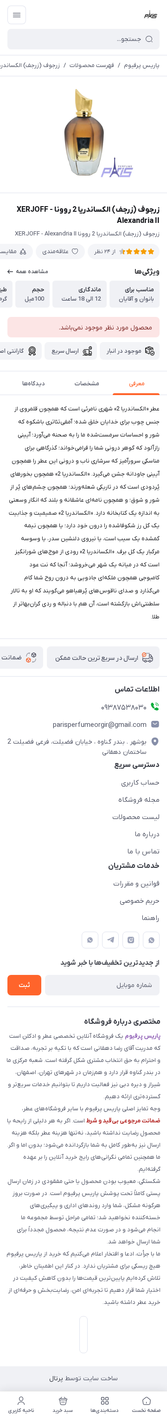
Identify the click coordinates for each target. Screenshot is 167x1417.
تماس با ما (143, 851)
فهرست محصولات (92, 65)
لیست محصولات (136, 817)
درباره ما (147, 834)
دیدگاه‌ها (33, 384)
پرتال (56, 1378)
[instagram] (130, 940)
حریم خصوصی (140, 901)
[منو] (16, 15)
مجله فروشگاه (139, 800)
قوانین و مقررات (136, 883)
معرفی (137, 384)
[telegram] (110, 940)
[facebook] (151, 940)
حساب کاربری (140, 782)
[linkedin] (90, 940)
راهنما (150, 918)
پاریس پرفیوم (142, 65)
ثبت (24, 985)
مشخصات (87, 384)
